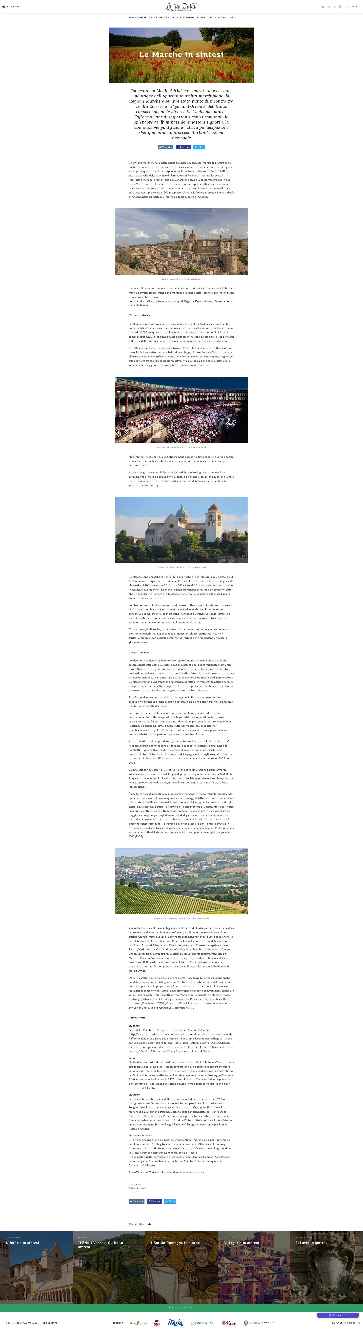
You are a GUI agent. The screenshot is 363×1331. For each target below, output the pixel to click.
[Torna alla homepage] (182, 6)
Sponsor (118, 1323)
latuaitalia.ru (29, 1323)
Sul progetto (50, 1323)
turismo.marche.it (193, 1173)
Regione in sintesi (137, 1188)
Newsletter (339, 1315)
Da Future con (345, 1323)
